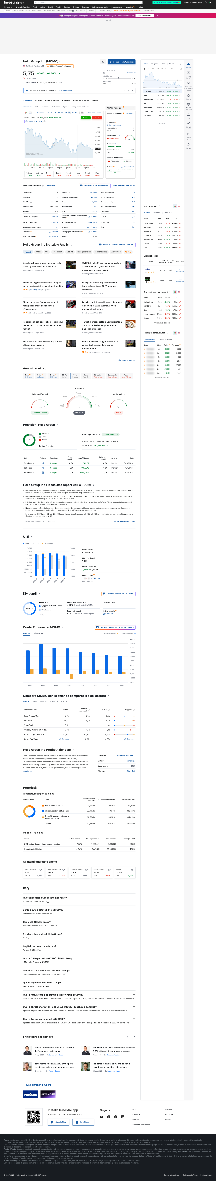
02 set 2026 (92, 222)
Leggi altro (27, 771)
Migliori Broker (151, 256)
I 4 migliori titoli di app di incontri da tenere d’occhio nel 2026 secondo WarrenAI (99, 286)
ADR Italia (91, 11)
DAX (145, 95)
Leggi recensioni (180, 270)
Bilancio (66, 100)
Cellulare (136, 1114)
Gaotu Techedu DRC (32, 869)
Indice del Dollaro (150, 111)
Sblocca (130, 73)
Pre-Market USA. (49, 11)
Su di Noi (168, 1109)
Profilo (37, 107)
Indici (146, 64)
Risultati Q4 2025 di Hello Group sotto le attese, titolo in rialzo (42, 343)
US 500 (146, 103)
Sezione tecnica (81, 100)
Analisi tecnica (33, 368)
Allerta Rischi (207, 1175)
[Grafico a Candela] (25, 113)
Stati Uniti (131, 771)
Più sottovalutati (149, 339)
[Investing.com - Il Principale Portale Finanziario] (14, 2)
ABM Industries (99, 869)
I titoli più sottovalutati (154, 332)
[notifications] (205, 2)
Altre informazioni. (65, 90)
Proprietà (45, 107)
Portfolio (136, 1119)
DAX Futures (148, 99)
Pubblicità (169, 1114)
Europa (109, 11)
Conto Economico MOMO (41, 627)
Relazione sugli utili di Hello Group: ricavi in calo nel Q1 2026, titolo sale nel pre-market (43, 325)
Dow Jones (148, 107)
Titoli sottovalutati (148, 11)
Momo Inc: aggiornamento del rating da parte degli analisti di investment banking (43, 284)
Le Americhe (101, 11)
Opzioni (66, 107)
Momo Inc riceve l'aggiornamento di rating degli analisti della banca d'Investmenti (40, 305)
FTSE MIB (147, 91)
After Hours (61, 11)
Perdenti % (168, 213)
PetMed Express (77, 869)
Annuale (26, 633)
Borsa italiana (37, 11)
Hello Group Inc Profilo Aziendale (47, 749)
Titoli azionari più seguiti (156, 292)
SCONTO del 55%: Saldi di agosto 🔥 (167, 2)
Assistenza (169, 1119)
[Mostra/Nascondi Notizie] (82, 113)
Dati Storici (56, 107)
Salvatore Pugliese (56, 1055)
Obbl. (164, 64)
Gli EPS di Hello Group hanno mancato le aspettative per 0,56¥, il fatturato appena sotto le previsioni (102, 266)
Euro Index (148, 115)
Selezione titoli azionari (22, 11)
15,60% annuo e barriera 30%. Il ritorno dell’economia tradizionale (54, 1049)
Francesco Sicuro (114, 1071)
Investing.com (35, 290)
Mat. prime (155, 64)
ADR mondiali (81, 11)
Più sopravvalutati (165, 339)
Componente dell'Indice (81, 107)
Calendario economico (100, 7)
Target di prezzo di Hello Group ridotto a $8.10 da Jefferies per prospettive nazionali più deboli (102, 325)
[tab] (28, 376)
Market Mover (150, 206)
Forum (95, 100)
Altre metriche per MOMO (124, 186)
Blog (134, 1109)
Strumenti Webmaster (141, 1125)
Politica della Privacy (190, 1175)
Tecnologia (131, 761)
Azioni (8, 11)
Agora (118, 869)
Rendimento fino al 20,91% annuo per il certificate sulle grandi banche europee (54, 1065)
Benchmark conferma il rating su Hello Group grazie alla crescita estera (42, 265)
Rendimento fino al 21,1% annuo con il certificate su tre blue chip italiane (111, 1065)
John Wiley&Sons (54, 869)
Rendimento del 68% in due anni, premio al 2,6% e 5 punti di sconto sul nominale (114, 1049)
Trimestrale (38, 633)
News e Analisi (52, 100)
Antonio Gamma (54, 1071)
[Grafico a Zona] (30, 113)
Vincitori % (157, 213)
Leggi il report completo (125, 521)
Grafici (38, 100)
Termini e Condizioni (171, 1175)
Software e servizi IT (126, 756)
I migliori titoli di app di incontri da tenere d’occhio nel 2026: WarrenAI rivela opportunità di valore (102, 305)
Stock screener (117, 7)
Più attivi (147, 213)
